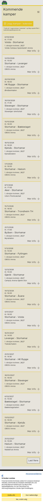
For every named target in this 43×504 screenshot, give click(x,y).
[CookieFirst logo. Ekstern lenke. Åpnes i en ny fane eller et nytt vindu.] (2, 476)
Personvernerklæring (33, 474)
